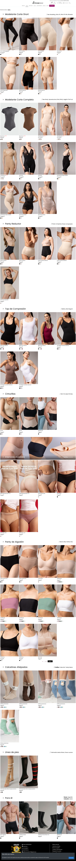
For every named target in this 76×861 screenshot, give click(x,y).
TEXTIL (27, 5)
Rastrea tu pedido (56, 847)
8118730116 (25, 850)
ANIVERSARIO (52, 5)
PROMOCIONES (3, 9)
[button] (69, 2)
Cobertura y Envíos (56, 846)
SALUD (35, 5)
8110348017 (25, 848)
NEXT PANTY (31, 5)
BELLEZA (44, 5)
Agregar (50, 661)
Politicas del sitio (55, 844)
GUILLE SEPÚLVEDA (27, 844)
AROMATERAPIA (39, 5)
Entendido (71, 857)
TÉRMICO (23, 5)
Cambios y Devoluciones (57, 849)
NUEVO (47, 5)
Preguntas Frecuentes (56, 851)
